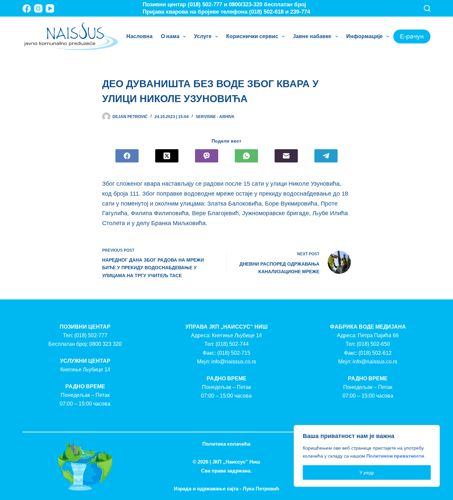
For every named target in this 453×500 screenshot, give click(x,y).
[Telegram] (326, 155)
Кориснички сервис (252, 36)
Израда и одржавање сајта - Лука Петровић (226, 488)
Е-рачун (412, 36)
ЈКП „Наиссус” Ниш (236, 462)
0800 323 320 (105, 344)
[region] (367, 456)
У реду (366, 472)
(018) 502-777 (90, 335)
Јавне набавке (312, 36)
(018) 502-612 (375, 353)
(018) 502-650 (373, 344)
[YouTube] (50, 8)
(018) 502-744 (232, 344)
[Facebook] (27, 8)
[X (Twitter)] (166, 155)
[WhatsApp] (246, 155)
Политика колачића (226, 444)
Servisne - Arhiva (215, 116)
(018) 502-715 (233, 353)
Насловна (139, 36)
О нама (170, 36)
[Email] (286, 155)
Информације (364, 36)
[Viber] (206, 155)
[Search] (427, 8)
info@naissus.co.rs (233, 361)
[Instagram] (38, 8)
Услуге (203, 36)
